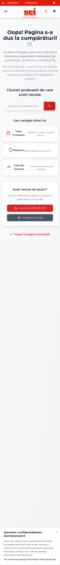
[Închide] (56, 532)
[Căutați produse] (49, 106)
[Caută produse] (46, 11)
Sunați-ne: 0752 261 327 (32, 208)
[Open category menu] (5, 11)
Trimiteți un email (32, 217)
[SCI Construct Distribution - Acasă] (30, 11)
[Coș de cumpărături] (54, 11)
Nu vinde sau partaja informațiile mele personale (30, 559)
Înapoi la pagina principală (32, 234)
